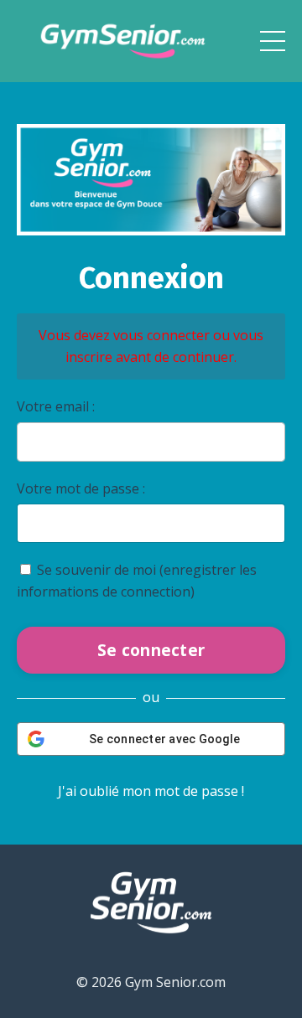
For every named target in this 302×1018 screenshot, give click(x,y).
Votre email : (56, 406)
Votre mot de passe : (81, 488)
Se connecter (151, 649)
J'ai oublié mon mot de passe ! (151, 791)
